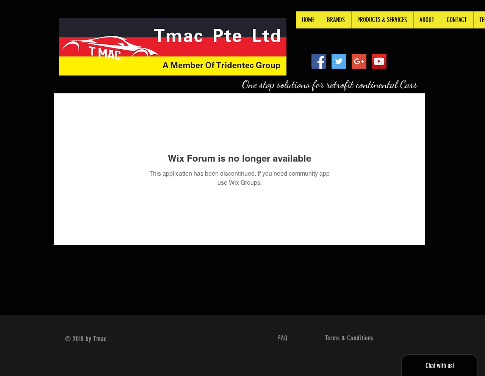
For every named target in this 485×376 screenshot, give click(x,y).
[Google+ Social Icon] (359, 61)
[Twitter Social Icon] (339, 61)
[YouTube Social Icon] (379, 61)
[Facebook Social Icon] (318, 61)
